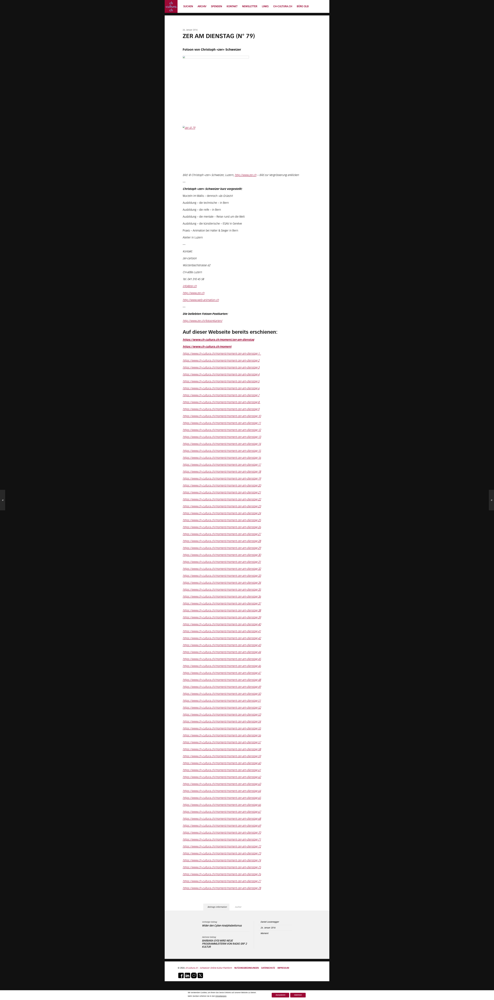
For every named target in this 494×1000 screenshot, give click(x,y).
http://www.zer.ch (245, 175)
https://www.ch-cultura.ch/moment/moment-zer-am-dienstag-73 (222, 853)
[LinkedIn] (187, 975)
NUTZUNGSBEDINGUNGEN (246, 968)
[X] (200, 975)
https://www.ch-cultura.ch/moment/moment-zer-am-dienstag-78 (222, 888)
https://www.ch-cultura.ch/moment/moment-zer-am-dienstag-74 (222, 860)
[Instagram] (194, 975)
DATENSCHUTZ (268, 968)
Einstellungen (220, 996)
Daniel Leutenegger (270, 922)
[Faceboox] (181, 975)
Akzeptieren (280, 995)
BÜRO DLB (303, 6)
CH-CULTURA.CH (282, 6)
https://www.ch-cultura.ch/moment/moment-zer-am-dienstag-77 (222, 881)
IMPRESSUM (283, 968)
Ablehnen (298, 995)
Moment (264, 933)
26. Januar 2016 (268, 928)
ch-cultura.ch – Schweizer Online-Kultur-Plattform (208, 968)
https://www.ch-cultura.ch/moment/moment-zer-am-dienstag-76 (222, 874)
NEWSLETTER (249, 6)
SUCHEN (188, 6)
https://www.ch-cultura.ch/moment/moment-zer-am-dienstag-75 (222, 867)
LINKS (265, 6)
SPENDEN (216, 6)
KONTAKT (232, 6)
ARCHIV (202, 6)
